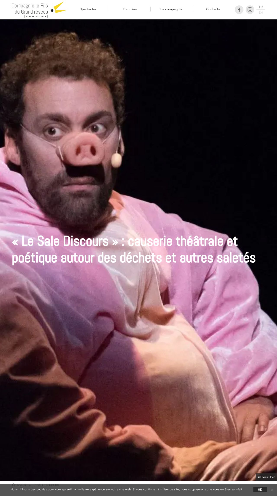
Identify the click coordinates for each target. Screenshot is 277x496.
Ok (260, 489)
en (261, 12)
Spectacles (88, 9)
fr (261, 7)
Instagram (250, 9)
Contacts (213, 9)
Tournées (130, 9)
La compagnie (171, 9)
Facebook (239, 9)
